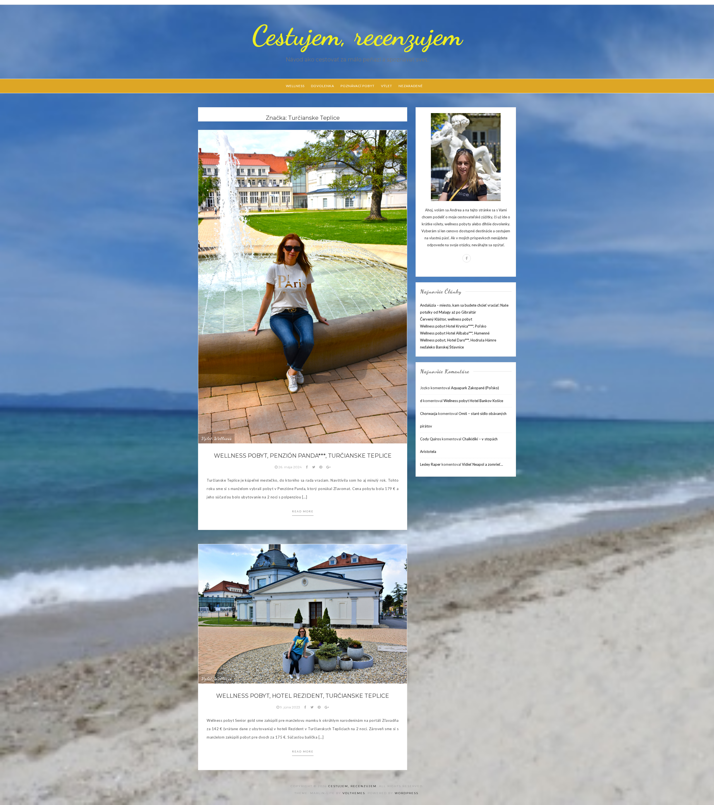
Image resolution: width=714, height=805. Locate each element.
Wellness (295, 86)
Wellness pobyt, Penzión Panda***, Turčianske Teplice (303, 455)
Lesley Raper (430, 464)
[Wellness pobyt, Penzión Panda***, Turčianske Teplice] (302, 286)
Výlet (386, 86)
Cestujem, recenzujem (357, 35)
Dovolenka (322, 86)
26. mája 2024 (290, 467)
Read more (302, 511)
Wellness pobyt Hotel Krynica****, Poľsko (453, 326)
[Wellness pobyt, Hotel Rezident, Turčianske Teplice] (302, 613)
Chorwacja (428, 413)
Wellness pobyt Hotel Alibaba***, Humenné (454, 333)
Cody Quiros (430, 439)
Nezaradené (411, 86)
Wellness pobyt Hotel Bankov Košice (473, 400)
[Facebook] (466, 258)
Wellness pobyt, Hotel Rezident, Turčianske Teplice (302, 695)
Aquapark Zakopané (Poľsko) (475, 388)
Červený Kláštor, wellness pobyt (446, 319)
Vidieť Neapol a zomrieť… (482, 464)
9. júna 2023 (290, 707)
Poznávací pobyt (358, 86)
